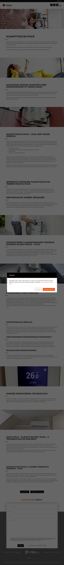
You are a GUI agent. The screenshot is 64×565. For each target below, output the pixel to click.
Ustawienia (38, 289)
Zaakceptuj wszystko (49, 289)
